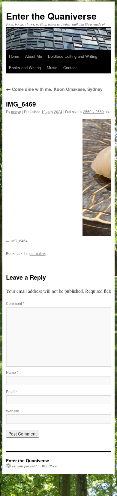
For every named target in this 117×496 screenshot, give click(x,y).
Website (12, 410)
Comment (15, 303)
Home (14, 56)
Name (12, 372)
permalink (37, 253)
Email (12, 391)
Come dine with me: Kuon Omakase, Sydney (54, 89)
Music (52, 67)
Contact (70, 67)
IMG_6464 (19, 240)
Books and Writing (25, 67)
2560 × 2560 (93, 111)
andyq (16, 111)
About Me (33, 56)
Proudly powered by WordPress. (35, 465)
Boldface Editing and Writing (72, 56)
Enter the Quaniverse (51, 15)
